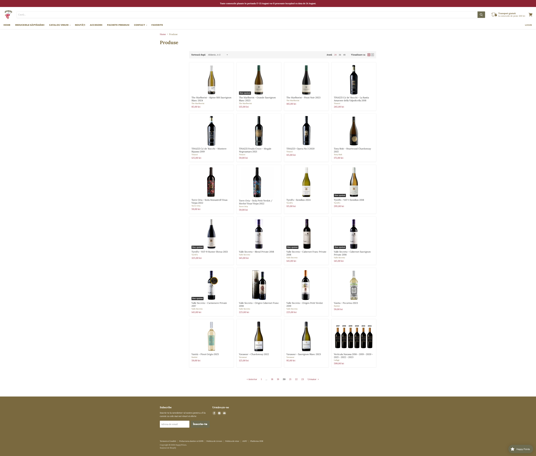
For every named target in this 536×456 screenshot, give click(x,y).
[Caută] (481, 14)
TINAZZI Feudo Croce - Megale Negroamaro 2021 (255, 150)
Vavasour (243, 357)
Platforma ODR (256, 441)
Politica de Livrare (214, 441)
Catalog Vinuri (59, 25)
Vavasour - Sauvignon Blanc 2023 (303, 354)
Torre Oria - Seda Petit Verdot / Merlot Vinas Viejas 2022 (255, 202)
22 (296, 379)
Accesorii (96, 25)
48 (344, 54)
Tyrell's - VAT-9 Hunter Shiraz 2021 (210, 251)
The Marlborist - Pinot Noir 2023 (303, 97)
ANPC (244, 441)
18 (272, 379)
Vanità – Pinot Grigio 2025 (205, 354)
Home (6, 25)
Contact (140, 25)
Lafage (336, 360)
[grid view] (369, 54)
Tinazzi (337, 103)
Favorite (157, 25)
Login (528, 25)
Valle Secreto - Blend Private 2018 (256, 251)
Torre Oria (196, 206)
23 (302, 379)
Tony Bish (338, 154)
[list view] (372, 54)
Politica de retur (232, 441)
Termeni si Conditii (168, 441)
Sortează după (198, 54)
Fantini (337, 306)
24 (335, 54)
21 (290, 379)
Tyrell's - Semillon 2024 (298, 199)
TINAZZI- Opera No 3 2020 (300, 148)
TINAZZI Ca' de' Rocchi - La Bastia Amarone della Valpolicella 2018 (351, 99)
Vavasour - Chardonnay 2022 (254, 354)
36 (340, 54)
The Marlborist (198, 103)
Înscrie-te (200, 424)
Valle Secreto (244, 254)
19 (278, 379)
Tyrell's (289, 203)
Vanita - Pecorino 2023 (346, 303)
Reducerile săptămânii (29, 25)
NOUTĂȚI (80, 25)
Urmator (312, 379)
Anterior (252, 379)
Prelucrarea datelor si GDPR (191, 441)
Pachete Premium (118, 25)
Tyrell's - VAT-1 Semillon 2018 (349, 199)
